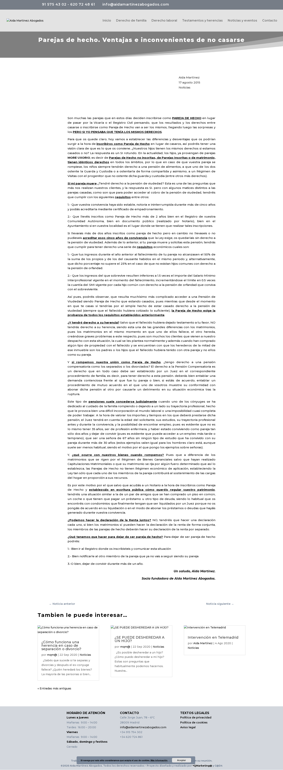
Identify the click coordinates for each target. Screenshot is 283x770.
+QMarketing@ (202, 765)
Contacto (269, 20)
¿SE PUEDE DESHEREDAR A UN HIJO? (139, 639)
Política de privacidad (195, 717)
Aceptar (181, 760)
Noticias (184, 87)
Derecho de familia (131, 20)
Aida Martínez (203, 643)
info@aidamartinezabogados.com (143, 727)
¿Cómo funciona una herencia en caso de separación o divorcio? (61, 645)
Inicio (107, 20)
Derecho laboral (164, 20)
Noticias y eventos (242, 20)
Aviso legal (188, 727)
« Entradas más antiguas (54, 688)
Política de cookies (194, 722)
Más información (159, 760)
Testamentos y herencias (202, 20)
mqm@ (52, 655)
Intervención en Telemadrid (213, 637)
